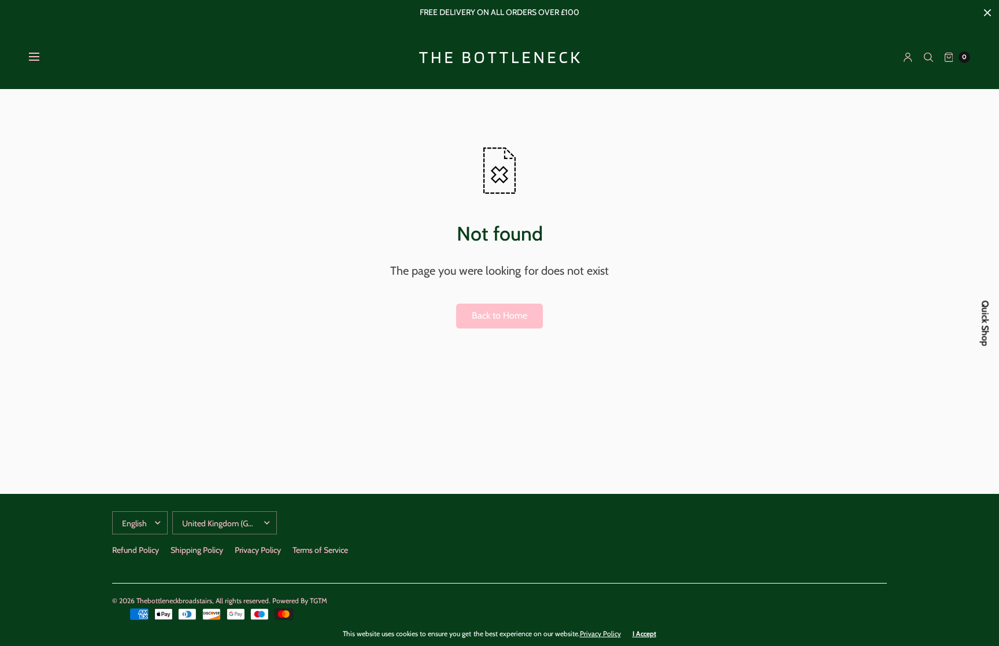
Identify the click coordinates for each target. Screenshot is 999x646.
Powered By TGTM (299, 600)
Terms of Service (320, 550)
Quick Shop (985, 323)
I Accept (644, 633)
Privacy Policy (258, 550)
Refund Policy (135, 550)
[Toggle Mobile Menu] (41, 57)
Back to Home (499, 315)
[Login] (908, 57)
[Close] (987, 12)
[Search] (928, 57)
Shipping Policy (197, 550)
